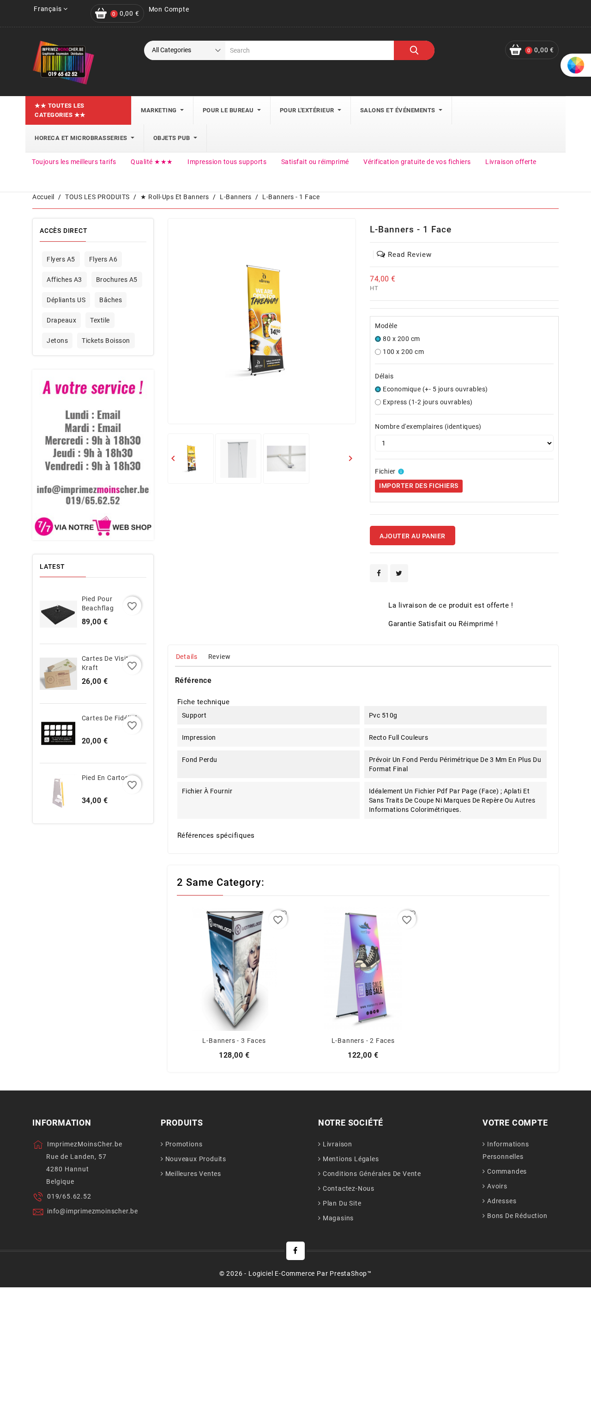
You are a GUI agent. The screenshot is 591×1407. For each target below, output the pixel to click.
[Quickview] (234, 973)
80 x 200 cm (401, 338)
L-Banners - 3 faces (233, 1040)
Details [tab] (187, 656)
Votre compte (515, 1122)
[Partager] (379, 573)
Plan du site (342, 1203)
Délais (384, 376)
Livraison (337, 1144)
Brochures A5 (117, 279)
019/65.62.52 (69, 1196)
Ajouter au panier (413, 536)
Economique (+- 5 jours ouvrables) (435, 389)
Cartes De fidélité (110, 718)
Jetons (57, 340)
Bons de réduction (517, 1215)
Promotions (184, 1144)
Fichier (385, 471)
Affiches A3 (64, 279)
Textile (100, 320)
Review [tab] (219, 656)
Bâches (110, 300)
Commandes (507, 1171)
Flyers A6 (103, 259)
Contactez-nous (348, 1188)
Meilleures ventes (193, 1173)
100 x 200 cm (403, 351)
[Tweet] (399, 573)
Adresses (501, 1201)
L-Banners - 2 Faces (363, 1040)
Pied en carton (105, 777)
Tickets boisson (106, 340)
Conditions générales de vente (372, 1173)
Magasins (338, 1218)
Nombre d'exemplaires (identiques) (428, 426)
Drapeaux (61, 320)
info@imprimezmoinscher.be (92, 1211)
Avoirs (497, 1186)
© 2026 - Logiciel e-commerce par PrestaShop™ (295, 1273)
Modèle (386, 325)
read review (410, 254)
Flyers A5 (61, 259)
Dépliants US (66, 300)
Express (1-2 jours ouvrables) (428, 402)
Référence (193, 680)
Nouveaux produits (196, 1159)
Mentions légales (351, 1159)
